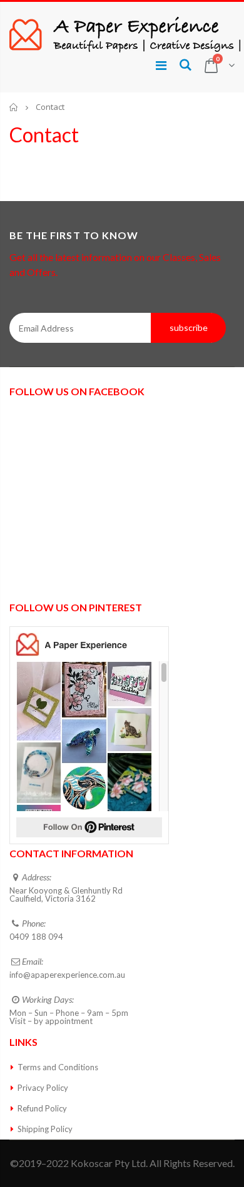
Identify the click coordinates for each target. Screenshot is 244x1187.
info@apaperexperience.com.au (67, 975)
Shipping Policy (45, 1129)
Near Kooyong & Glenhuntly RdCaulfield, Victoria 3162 (66, 894)
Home (14, 107)
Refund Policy (42, 1108)
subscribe (189, 327)
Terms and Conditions (58, 1067)
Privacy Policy (43, 1088)
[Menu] (161, 64)
